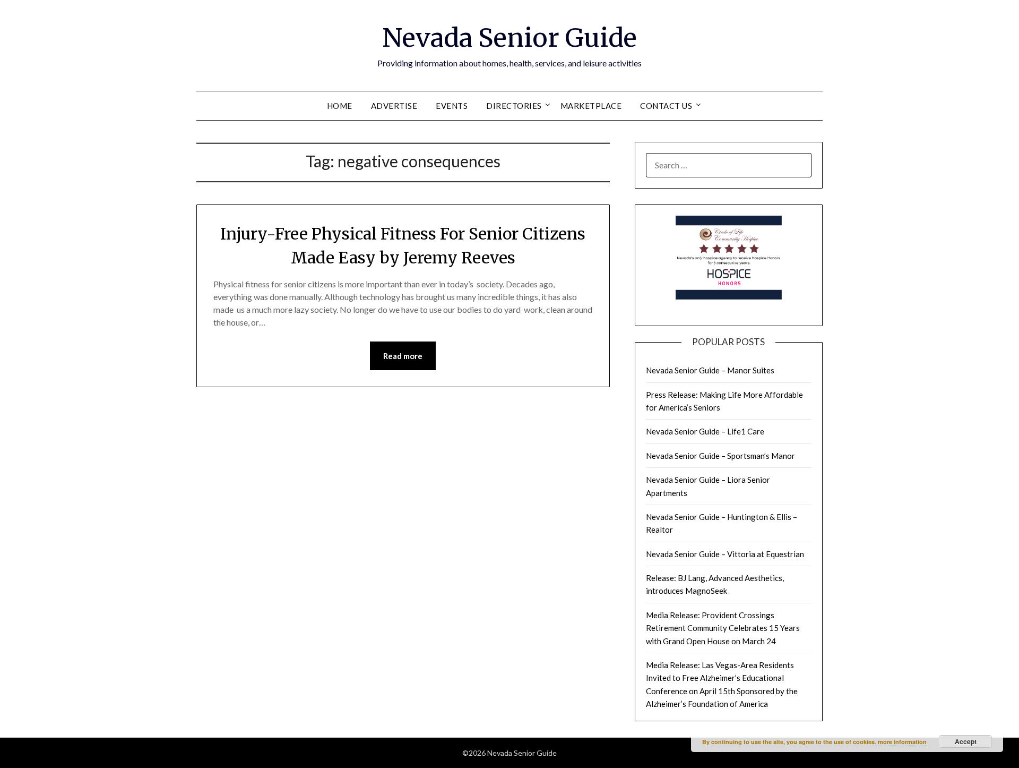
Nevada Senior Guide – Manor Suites (710, 370)
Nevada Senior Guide (509, 38)
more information (902, 742)
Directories (514, 105)
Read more (402, 356)
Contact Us (666, 105)
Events (452, 105)
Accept (966, 741)
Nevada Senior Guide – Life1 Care (705, 431)
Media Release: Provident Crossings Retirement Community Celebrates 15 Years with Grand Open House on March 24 (723, 628)
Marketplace (591, 105)
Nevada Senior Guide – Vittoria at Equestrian (725, 554)
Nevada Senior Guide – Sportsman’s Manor (720, 455)
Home (339, 105)
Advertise (394, 105)
